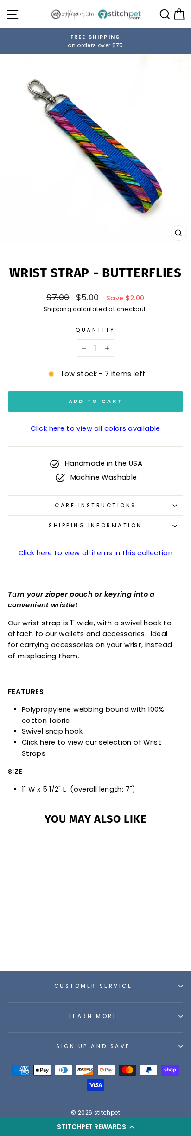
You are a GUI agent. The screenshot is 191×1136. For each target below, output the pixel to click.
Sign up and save (93, 1046)
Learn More (93, 1016)
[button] (95, 1126)
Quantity (95, 330)
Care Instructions (95, 505)
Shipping (57, 309)
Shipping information (95, 525)
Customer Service (93, 986)
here (47, 742)
